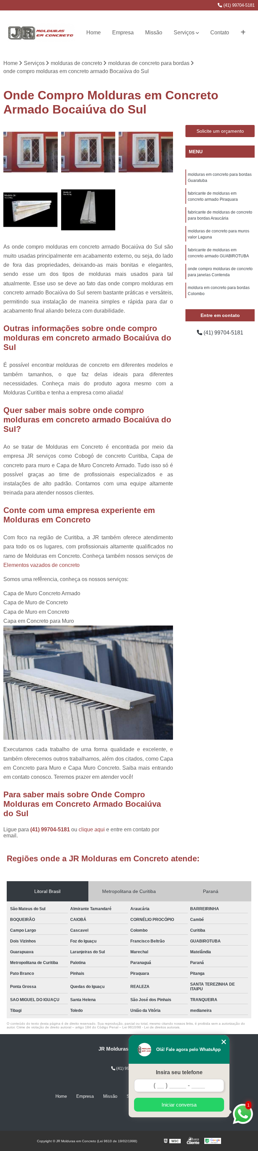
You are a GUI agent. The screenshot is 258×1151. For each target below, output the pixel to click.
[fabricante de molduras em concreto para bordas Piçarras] (30, 152)
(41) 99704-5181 (238, 5)
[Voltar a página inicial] (41, 32)
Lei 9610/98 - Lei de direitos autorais (150, 1027)
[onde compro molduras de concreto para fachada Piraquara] (30, 210)
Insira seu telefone (179, 1072)
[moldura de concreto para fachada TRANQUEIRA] (88, 210)
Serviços (184, 32)
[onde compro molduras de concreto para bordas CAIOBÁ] (146, 152)
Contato (219, 32)
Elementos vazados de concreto (41, 565)
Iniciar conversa (179, 1105)
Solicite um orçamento (220, 131)
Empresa (123, 32)
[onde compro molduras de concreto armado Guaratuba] (88, 152)
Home (93, 32)
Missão (153, 32)
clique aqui (92, 829)
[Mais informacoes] (243, 32)
